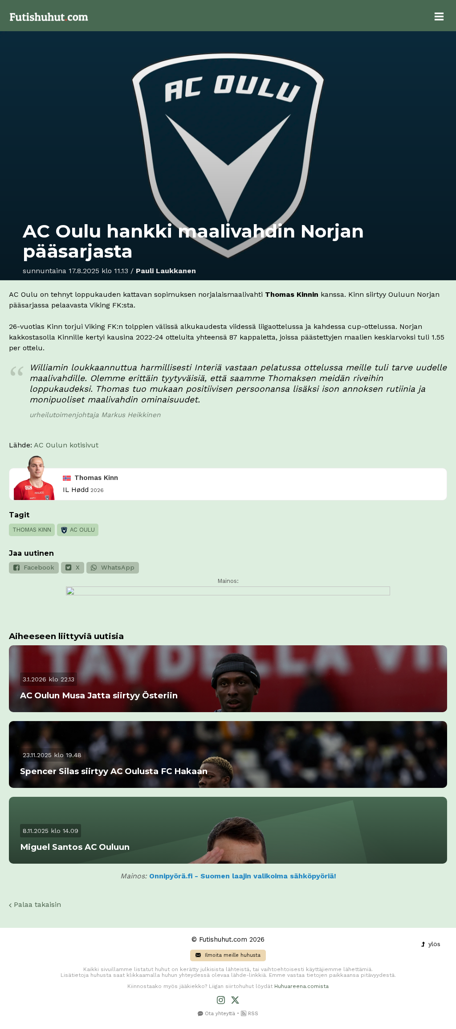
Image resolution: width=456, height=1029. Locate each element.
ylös (433, 943)
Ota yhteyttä (219, 1014)
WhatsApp (116, 567)
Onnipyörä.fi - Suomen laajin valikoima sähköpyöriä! (242, 876)
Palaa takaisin (36, 904)
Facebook (37, 567)
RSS (252, 1014)
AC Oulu (82, 529)
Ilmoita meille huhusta (232, 955)
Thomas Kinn (96, 478)
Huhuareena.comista (301, 986)
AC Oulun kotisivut (66, 445)
